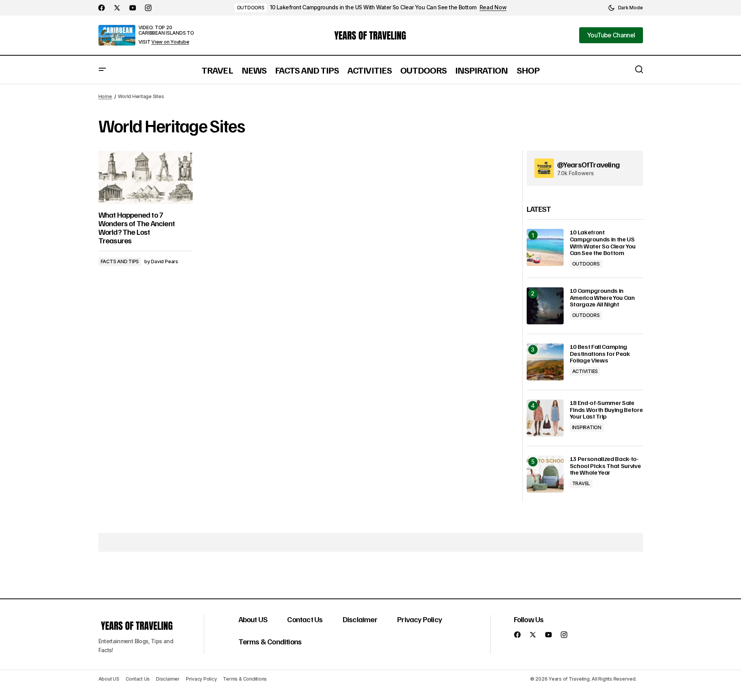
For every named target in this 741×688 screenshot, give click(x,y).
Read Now (493, 7)
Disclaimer (360, 619)
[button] (625, 8)
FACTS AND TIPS (120, 261)
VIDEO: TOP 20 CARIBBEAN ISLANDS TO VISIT (166, 35)
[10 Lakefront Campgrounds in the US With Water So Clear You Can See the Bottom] (545, 247)
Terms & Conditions (270, 641)
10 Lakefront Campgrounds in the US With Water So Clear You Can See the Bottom (373, 7)
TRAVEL (581, 483)
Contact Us (304, 619)
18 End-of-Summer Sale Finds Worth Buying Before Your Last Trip (606, 409)
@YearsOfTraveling (588, 164)
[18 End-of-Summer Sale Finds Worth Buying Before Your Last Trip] (545, 417)
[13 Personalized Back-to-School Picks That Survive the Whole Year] (545, 474)
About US (253, 619)
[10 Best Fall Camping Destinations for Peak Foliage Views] (545, 361)
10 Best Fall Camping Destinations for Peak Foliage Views (600, 353)
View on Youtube (170, 42)
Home (105, 96)
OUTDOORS (251, 8)
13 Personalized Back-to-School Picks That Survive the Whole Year (605, 466)
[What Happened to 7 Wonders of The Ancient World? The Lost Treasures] (145, 177)
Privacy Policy (419, 619)
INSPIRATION (586, 427)
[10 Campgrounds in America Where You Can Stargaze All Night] (545, 305)
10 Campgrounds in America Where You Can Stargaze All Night (602, 297)
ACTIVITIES (585, 371)
